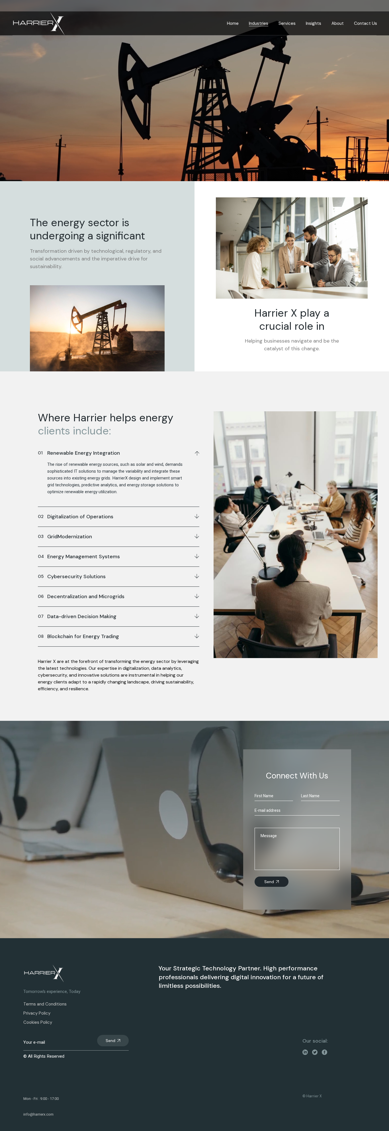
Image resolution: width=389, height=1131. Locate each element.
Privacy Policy (36, 1013)
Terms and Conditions (45, 1004)
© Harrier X (312, 1096)
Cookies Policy (37, 1022)
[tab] (118, 452)
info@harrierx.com (38, 1114)
